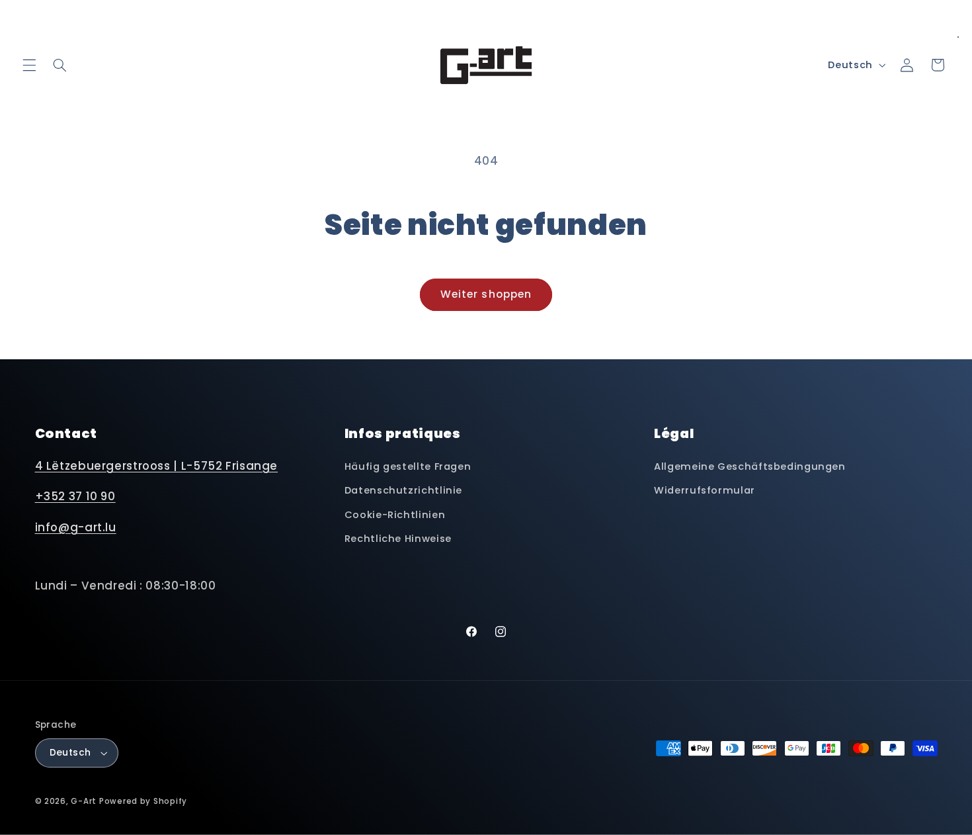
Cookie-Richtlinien (394, 514)
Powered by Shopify (143, 801)
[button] (29, 65)
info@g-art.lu (75, 527)
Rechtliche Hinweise (398, 538)
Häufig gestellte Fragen (407, 466)
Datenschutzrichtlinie (403, 490)
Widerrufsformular (704, 490)
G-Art (84, 801)
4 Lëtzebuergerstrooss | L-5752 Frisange (156, 466)
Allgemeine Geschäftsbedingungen (750, 466)
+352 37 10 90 (75, 496)
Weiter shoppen (486, 294)
